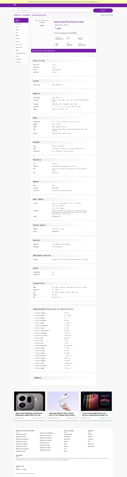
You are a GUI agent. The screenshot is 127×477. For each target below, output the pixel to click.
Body (16, 32)
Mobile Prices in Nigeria (45, 435)
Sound (17, 56)
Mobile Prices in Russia (21, 446)
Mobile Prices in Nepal (45, 447)
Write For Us (91, 443)
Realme (66, 446)
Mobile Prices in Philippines (22, 448)
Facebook (18, 469)
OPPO (65, 443)
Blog (89, 441)
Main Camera (18, 44)
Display (17, 35)
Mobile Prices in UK (44, 442)
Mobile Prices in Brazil (21, 441)
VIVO (65, 448)
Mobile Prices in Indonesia (22, 439)
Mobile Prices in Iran (20, 451)
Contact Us (90, 439)
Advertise (90, 436)
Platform (17, 38)
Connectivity (18, 59)
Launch (17, 26)
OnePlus (66, 441)
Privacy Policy (91, 446)
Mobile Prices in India (21, 436)
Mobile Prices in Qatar (45, 450)
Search (103, 10)
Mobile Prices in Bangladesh (46, 433)
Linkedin (24, 469)
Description (18, 62)
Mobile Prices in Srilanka (46, 440)
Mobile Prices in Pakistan (22, 443)
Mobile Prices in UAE (45, 445)
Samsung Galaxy (68, 434)
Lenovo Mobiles (62, 33)
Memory (17, 41)
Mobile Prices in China (21, 434)
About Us (90, 434)
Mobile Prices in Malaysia (46, 437)
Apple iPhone (67, 436)
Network (17, 29)
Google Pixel (67, 439)
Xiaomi (65, 451)
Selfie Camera (18, 47)
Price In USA (18, 23)
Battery (17, 50)
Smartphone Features (20, 53)
